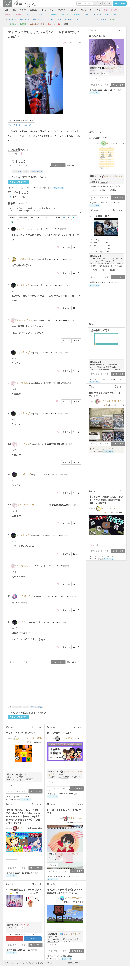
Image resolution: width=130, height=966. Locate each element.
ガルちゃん (47, 218)
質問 (59, 19)
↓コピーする (22, 204)
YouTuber (77, 15)
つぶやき (50, 19)
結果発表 (23, 24)
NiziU (15, 939)
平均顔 (7, 15)
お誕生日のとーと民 (37, 24)
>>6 (14, 419)
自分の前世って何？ (99, 330)
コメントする (58, 165)
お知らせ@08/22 (54, 24)
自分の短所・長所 (98, 138)
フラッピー (79, 19)
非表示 (65, 229)
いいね (14, 154)
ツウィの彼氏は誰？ (99, 216)
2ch (31, 218)
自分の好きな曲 (97, 36)
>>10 (14, 480)
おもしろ (73, 10)
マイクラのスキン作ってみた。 (22, 733)
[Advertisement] (44, 684)
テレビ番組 (66, 15)
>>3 (14, 358)
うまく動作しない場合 (22, 125)
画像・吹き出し (73, 165)
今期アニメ (43, 15)
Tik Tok (57, 218)
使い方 (10, 125)
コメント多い (18, 15)
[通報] (45, 188)
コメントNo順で (99, 190)
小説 (114, 15)
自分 (26, 171)
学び (51, 10)
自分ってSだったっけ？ (59, 733)
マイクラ (17, 171)
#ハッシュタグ (38, 19)
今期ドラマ (54, 15)
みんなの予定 (101, 19)
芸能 (14, 10)
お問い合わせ (28, 963)
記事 (86, 15)
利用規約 (40, 963)
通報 (61, 229)
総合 (7, 10)
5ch (37, 218)
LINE (11, 222)
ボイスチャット (10, 19)
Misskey (13, 218)
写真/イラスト (96, 15)
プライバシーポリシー (55, 963)
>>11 (14, 511)
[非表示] (50, 188)
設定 (66, 24)
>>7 (14, 450)
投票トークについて (13, 963)
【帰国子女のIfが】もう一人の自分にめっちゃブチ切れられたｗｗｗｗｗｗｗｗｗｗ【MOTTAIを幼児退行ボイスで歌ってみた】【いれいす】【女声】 (24, 816)
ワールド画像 (36, 171)
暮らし (44, 10)
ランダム (114, 10)
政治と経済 (33, 10)
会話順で (112, 190)
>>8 (14, 572)
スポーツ (23, 10)
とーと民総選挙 (10, 24)
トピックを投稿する (19, 182)
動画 (107, 15)
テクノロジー (61, 10)
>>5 (14, 389)
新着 (105, 10)
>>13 (14, 628)
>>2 (14, 291)
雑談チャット (24, 19)
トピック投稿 (119, 3)
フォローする (58, 188)
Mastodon (23, 218)
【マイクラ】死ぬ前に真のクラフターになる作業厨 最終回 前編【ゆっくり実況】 (106, 499)
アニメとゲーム (86, 10)
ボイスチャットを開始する (22, 120)
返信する (66, 247)
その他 (97, 10)
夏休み (112, 19)
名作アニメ (31, 15)
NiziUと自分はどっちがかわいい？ (23, 889)
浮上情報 (68, 19)
